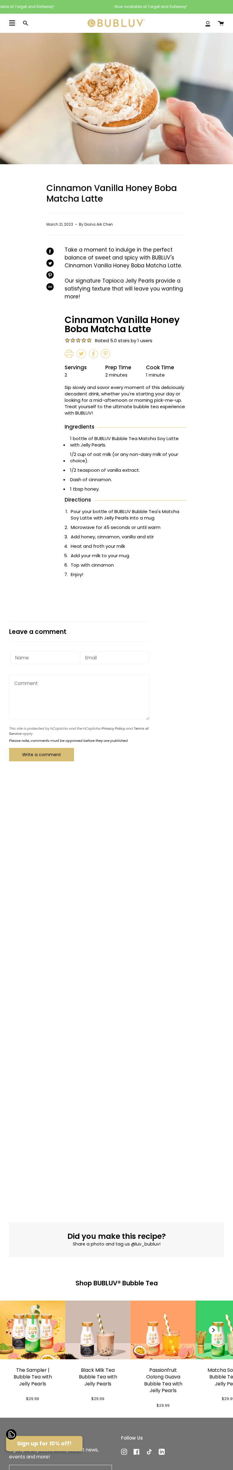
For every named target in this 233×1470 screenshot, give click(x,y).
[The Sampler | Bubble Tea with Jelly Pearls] (32, 1330)
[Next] (213, 1330)
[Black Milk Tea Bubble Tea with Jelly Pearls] (97, 1330)
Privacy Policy (113, 728)
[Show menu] (12, 23)
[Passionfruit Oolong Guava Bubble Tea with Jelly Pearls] (163, 1330)
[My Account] (208, 23)
